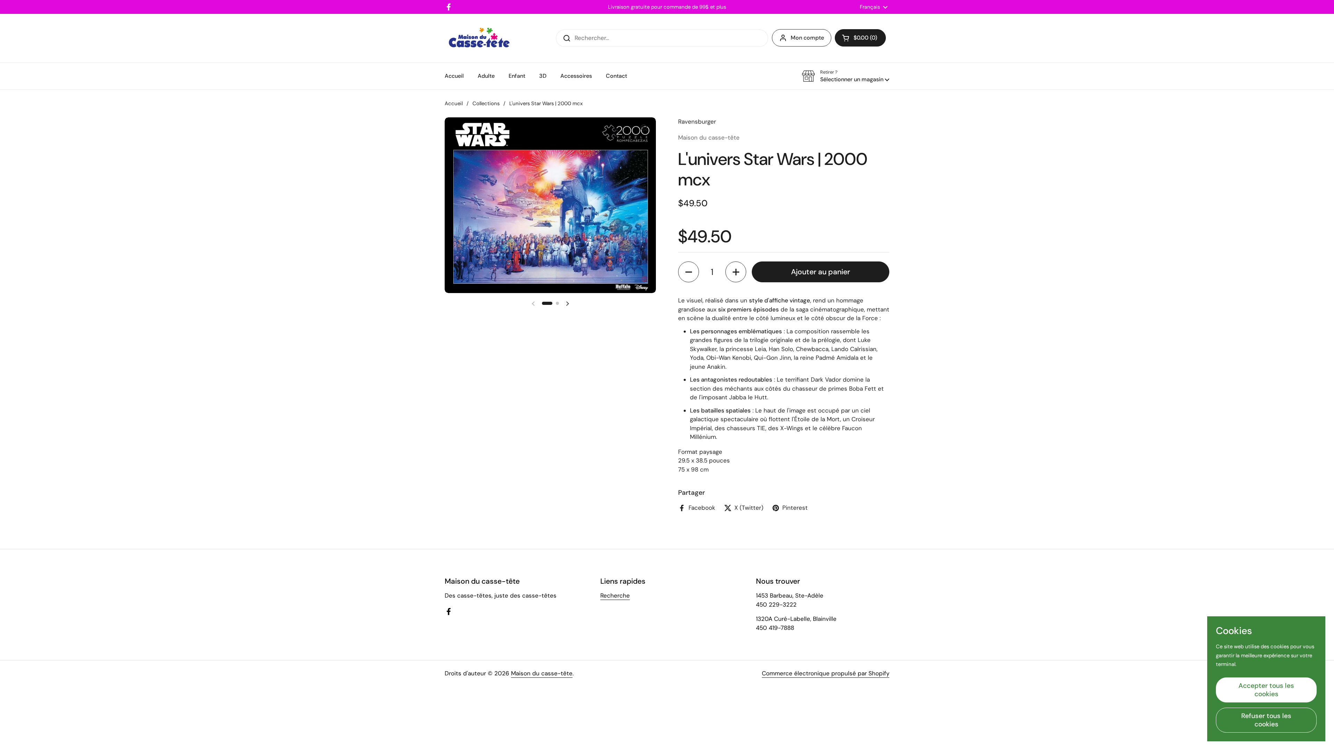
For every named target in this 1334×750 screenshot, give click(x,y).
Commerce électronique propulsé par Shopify (825, 673)
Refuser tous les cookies (1266, 719)
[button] (860, 38)
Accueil (454, 103)
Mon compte (807, 37)
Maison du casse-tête (542, 673)
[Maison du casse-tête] (479, 38)
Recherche (615, 595)
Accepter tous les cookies (1266, 689)
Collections (486, 103)
